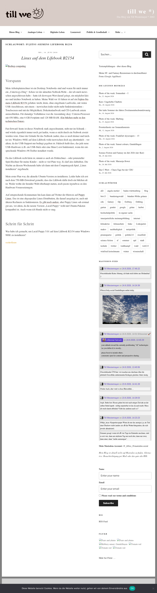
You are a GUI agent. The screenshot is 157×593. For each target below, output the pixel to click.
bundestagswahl (116, 196)
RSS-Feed (103, 521)
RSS (145, 456)
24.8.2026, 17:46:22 (131, 268)
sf (117, 240)
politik (118, 234)
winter (126, 251)
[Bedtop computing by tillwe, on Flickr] (16, 66)
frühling (139, 201)
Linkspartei (141, 223)
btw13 (103, 196)
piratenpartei (106, 234)
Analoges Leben (35, 32)
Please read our (119, 495)
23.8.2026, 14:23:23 (131, 418)
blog (146, 190)
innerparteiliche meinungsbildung (115, 218)
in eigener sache (126, 212)
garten (103, 207)
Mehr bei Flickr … (107, 557)
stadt (142, 240)
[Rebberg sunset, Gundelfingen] (113, 544)
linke (130, 223)
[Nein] (153, 588)
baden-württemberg (131, 190)
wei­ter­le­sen (11, 242)
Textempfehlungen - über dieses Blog (115, 66)
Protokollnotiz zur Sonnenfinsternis (114, 127)
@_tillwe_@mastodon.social (135, 445)
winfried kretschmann (110, 251)
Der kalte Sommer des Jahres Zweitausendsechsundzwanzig (124, 110)
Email (101, 482)
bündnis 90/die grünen (137, 196)
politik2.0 (129, 234)
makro (103, 229)
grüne (132, 207)
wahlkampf (125, 245)
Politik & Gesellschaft (97, 32)
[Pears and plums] (107, 540)
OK (132, 588)
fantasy (111, 201)
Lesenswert (76, 32)
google (123, 207)
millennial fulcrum (114, 340)
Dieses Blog (14, 32)
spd (134, 240)
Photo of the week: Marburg (111, 118)
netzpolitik (130, 229)
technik (104, 245)
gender (113, 207)
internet (137, 218)
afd (102, 190)
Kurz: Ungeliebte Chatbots (110, 101)
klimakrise (105, 223)
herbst (141, 207)
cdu (102, 201)
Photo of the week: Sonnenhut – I (113, 93)
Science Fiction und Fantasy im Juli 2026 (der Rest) (121, 152)
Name (101, 469)
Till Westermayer (111, 268)
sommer (125, 240)
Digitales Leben (57, 32)
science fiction (107, 240)
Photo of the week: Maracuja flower (114, 161)
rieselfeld (142, 234)
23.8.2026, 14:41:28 (131, 384)
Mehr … (119, 32)
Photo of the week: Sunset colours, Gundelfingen (120, 144)
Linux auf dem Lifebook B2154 (47, 58)
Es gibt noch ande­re (49, 202)
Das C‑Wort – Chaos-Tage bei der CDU (116, 169)
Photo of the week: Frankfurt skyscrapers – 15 (119, 135)
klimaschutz (119, 223)
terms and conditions (126, 495)
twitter (114, 245)
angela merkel (113, 190)
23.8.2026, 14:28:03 (131, 398)
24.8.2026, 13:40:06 (131, 367)
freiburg (128, 201)
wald (136, 245)
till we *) (141, 11)
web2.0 (145, 245)
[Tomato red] (135, 544)
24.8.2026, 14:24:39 (131, 285)
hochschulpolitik (108, 212)
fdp (119, 201)
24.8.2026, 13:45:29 (135, 340)
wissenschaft (138, 251)
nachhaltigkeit (116, 229)
